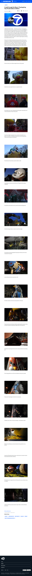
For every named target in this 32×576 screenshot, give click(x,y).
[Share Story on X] (19, 11)
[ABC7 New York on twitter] (4, 570)
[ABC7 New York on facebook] (2, 570)
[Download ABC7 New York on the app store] (24, 570)
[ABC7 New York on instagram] (6, 570)
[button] (1, 1)
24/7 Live (15, 1)
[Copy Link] (27, 11)
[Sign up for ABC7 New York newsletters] (7, 570)
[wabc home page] (3, 558)
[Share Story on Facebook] (18, 11)
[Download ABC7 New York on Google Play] (29, 570)
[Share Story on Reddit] (21, 11)
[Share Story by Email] (25, 11)
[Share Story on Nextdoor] (23, 11)
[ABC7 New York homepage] (8, 1)
